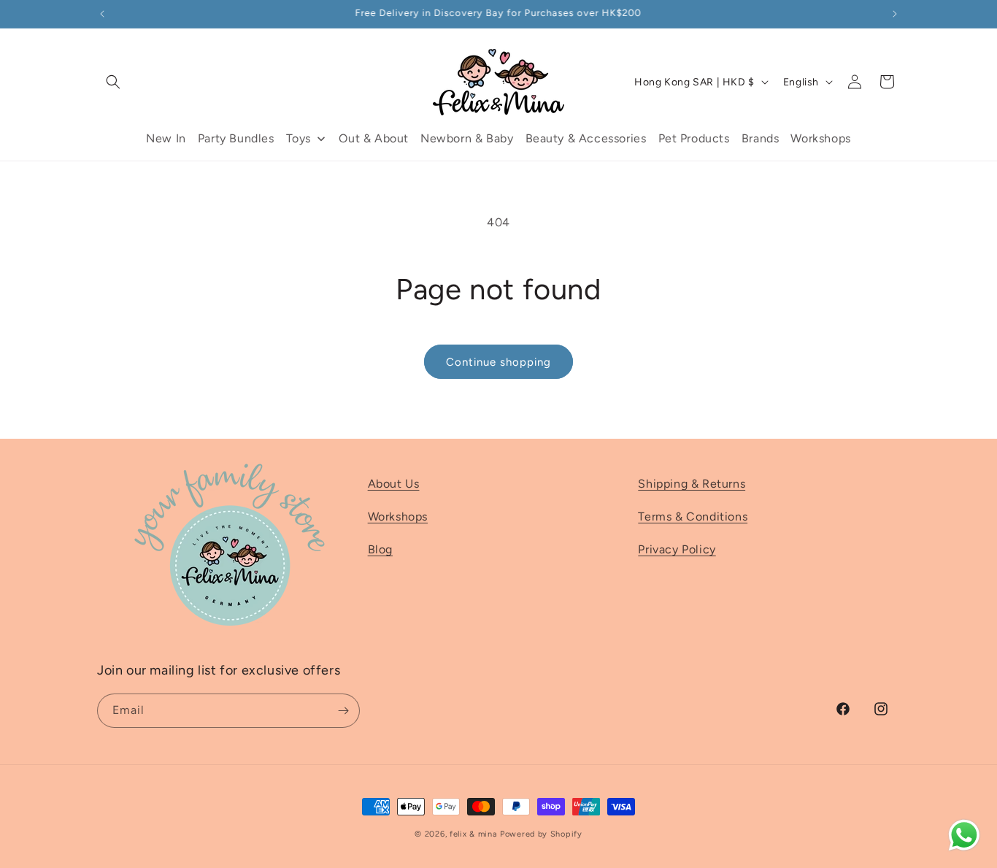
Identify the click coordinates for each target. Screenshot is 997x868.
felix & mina (473, 834)
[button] (113, 82)
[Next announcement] (895, 14)
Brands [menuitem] (760, 138)
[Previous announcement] (102, 14)
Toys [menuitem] (298, 138)
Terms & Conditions (692, 516)
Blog (380, 549)
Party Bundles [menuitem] (236, 138)
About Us (394, 484)
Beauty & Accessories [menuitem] (586, 138)
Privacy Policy (676, 549)
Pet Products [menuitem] (694, 138)
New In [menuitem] (166, 138)
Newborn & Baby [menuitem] (466, 138)
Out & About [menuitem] (374, 138)
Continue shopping (498, 362)
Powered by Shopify (541, 834)
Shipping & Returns (691, 484)
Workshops (398, 516)
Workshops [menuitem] (820, 138)
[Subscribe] (343, 711)
